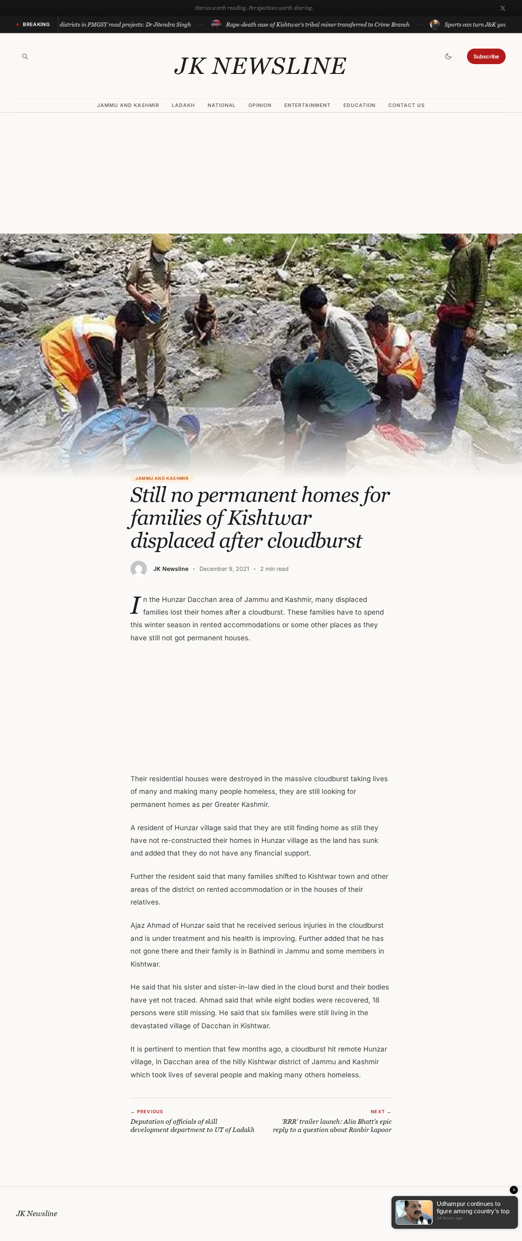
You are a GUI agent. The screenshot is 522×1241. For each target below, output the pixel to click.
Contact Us (406, 105)
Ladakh (183, 105)
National (222, 105)
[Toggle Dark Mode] (448, 56)
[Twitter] (503, 8)
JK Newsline (261, 65)
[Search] (24, 56)
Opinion (260, 105)
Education (359, 105)
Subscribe (486, 56)
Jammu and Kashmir (128, 105)
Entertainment (307, 105)
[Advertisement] (261, 173)
